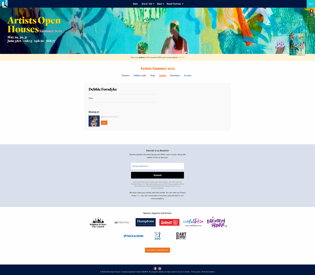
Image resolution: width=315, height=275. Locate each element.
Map (152, 75)
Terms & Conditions (208, 272)
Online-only (140, 75)
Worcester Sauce (109, 116)
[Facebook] (311, 11)
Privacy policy (196, 272)
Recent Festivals (174, 3)
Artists (162, 75)
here (143, 184)
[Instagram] (311, 15)
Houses (126, 75)
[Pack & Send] (134, 236)
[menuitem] (135, 4)
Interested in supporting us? (157, 250)
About (159, 3)
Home (135, 3)
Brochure (175, 75)
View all (181, 57)
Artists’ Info (147, 3)
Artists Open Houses (113, 272)
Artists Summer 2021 (157, 68)
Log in (311, 4)
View (104, 122)
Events (187, 75)
